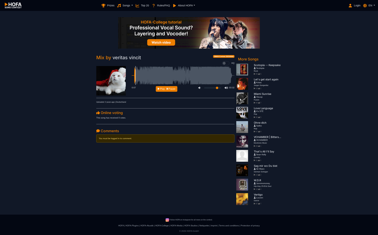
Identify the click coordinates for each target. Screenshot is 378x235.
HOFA (121, 225)
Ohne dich (260, 122)
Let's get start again (266, 79)
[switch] (225, 63)
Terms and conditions (229, 225)
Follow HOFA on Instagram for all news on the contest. (190, 220)
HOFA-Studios (191, 225)
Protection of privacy (250, 225)
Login (356, 5)
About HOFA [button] (185, 5)
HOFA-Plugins (132, 225)
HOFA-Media (176, 225)
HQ (232, 63)
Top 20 (144, 5)
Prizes (110, 5)
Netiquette (204, 225)
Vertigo (258, 194)
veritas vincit (127, 57)
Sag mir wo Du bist (265, 165)
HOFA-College (162, 225)
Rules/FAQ (163, 5)
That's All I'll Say (264, 151)
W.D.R (257, 180)
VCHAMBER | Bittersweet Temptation (277, 137)
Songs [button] (126, 5)
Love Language (263, 108)
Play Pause (167, 89)
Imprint (214, 225)
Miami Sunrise (262, 93)
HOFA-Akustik (146, 225)
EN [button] (370, 5)
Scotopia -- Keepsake (267, 65)
